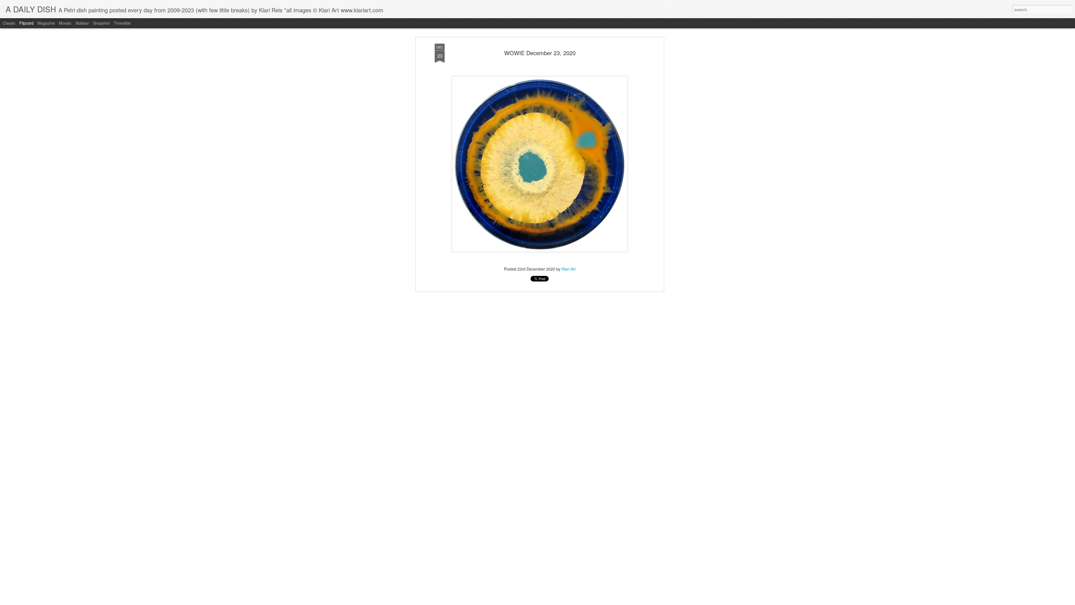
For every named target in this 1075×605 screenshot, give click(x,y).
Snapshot (101, 23)
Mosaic (65, 23)
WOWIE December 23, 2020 (540, 53)
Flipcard (26, 23)
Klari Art (569, 269)
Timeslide (122, 23)
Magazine (46, 23)
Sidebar (82, 23)
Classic (9, 23)
